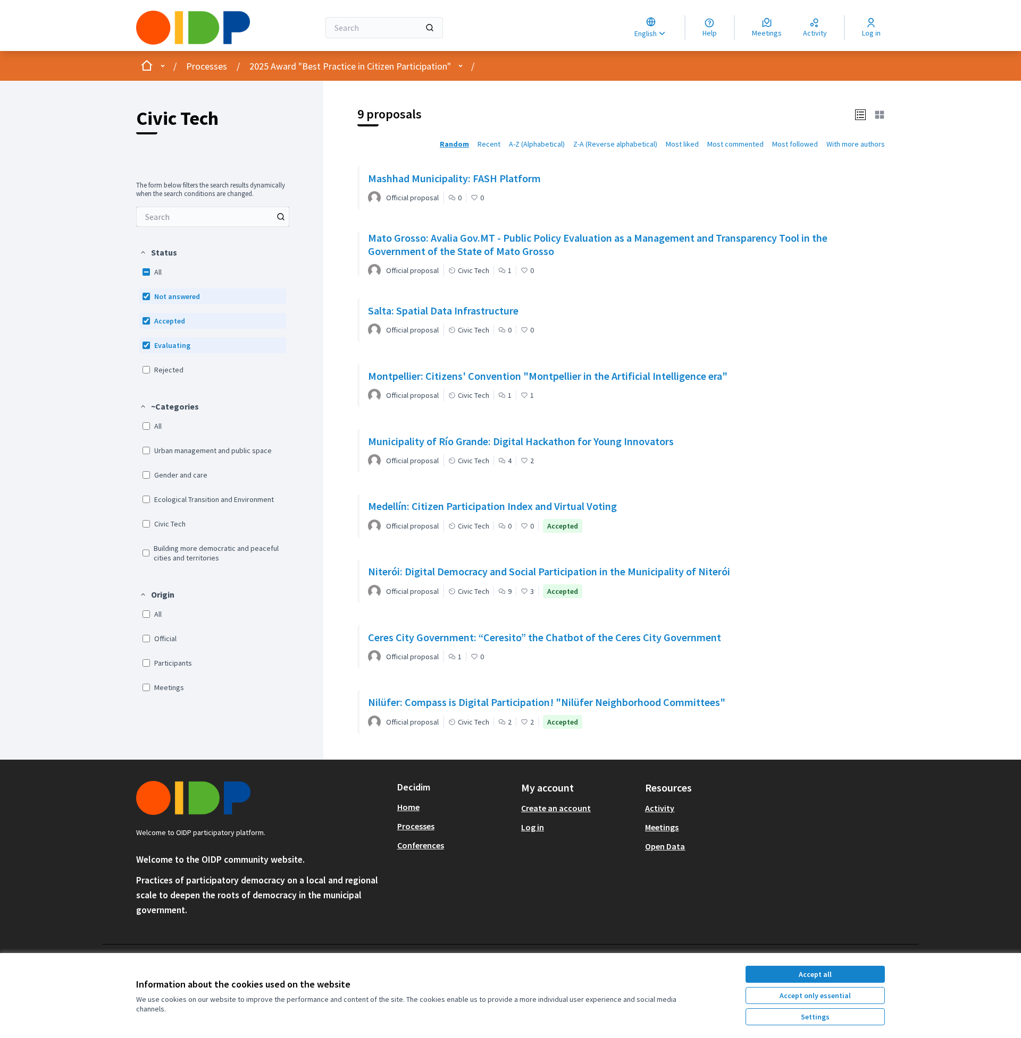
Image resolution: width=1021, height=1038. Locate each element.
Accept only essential (815, 995)
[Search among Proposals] (281, 217)
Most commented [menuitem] (735, 144)
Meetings (662, 827)
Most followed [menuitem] (795, 144)
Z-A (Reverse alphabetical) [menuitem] (615, 144)
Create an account (556, 808)
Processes (206, 66)
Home (408, 807)
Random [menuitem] (454, 144)
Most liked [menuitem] (682, 144)
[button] (158, 252)
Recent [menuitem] (489, 144)
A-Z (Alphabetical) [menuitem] (537, 144)
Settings (815, 1017)
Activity (659, 808)
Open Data (665, 846)
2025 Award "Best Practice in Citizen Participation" (350, 66)
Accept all (815, 974)
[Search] (429, 28)
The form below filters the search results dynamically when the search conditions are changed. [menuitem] (210, 189)
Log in (532, 827)
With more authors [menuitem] (855, 144)
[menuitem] (212, 217)
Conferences (420, 845)
